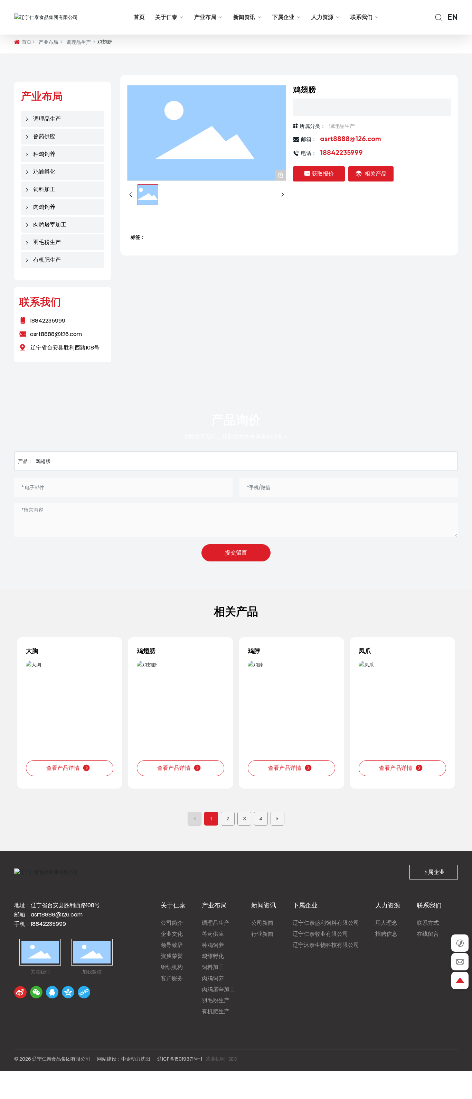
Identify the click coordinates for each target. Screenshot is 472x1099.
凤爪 (365, 650)
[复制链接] (84, 992)
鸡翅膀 (146, 650)
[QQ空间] (68, 992)
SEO (232, 1058)
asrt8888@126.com (350, 139)
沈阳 (145, 1058)
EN (452, 17)
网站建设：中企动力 (119, 1058)
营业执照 (215, 1058)
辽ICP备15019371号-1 (179, 1058)
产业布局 (48, 42)
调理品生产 (79, 42)
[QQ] (52, 992)
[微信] (36, 992)
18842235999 (47, 321)
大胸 (32, 650)
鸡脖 (254, 650)
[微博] (20, 992)
